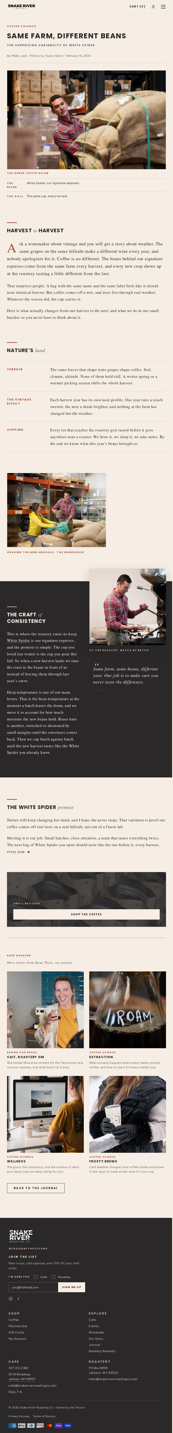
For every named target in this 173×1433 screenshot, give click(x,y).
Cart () (138, 6)
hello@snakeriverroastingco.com (113, 1379)
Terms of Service (44, 1416)
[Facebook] (18, 1299)
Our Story (96, 1338)
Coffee (14, 1319)
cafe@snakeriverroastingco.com (32, 1385)
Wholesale (96, 1332)
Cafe (43, 1277)
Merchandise (18, 1326)
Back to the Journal (36, 1188)
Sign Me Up (71, 1287)
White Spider (18, 640)
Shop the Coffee (86, 914)
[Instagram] (11, 1299)
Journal (94, 1344)
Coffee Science (21, 26)
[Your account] (153, 7)
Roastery (64, 1277)
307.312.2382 (18, 1368)
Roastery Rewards (102, 1351)
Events (94, 1326)
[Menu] (163, 7)
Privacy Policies (19, 1416)
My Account (17, 1338)
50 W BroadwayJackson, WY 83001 (22, 1376)
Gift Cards (16, 1332)
